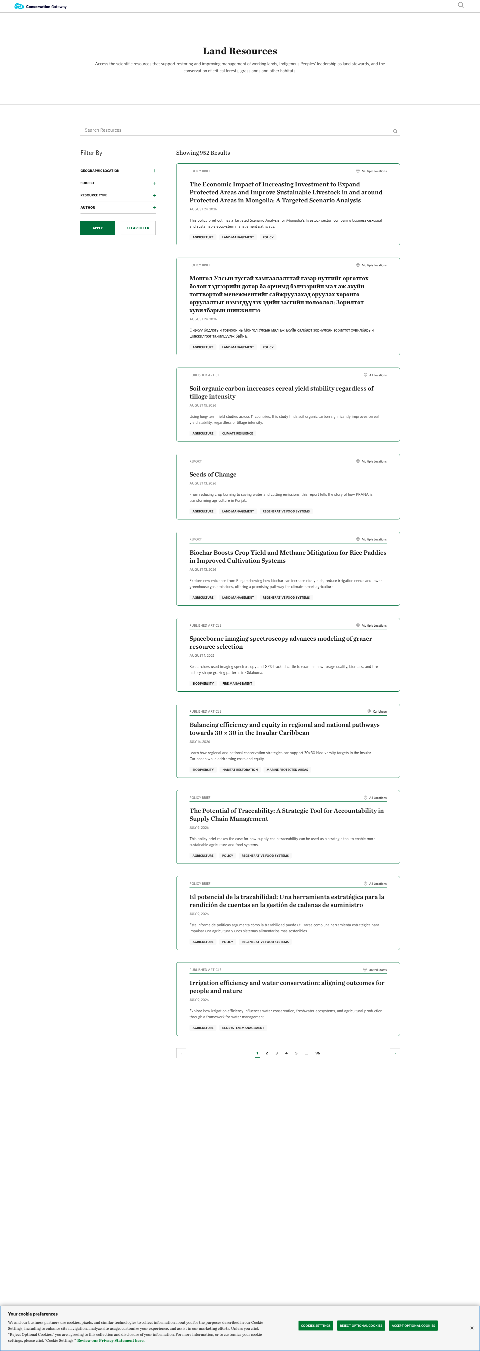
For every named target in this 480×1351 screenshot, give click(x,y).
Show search (461, 4)
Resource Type (93, 195)
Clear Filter (138, 228)
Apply (97, 228)
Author (87, 207)
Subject (87, 183)
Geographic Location (100, 171)
